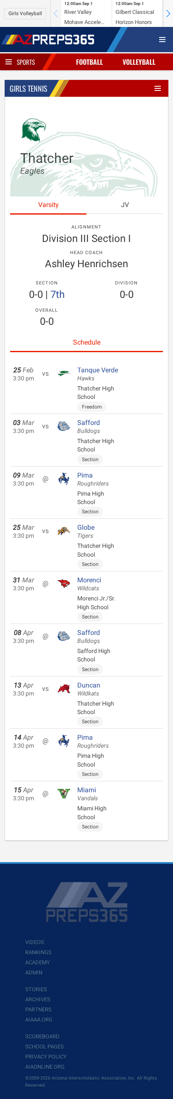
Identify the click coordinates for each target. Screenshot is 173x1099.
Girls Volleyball (25, 13)
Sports (26, 61)
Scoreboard (42, 1036)
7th (57, 294)
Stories (36, 989)
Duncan (88, 689)
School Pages (44, 1046)
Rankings (38, 952)
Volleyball (139, 62)
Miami (87, 794)
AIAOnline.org (45, 1067)
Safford (88, 427)
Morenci (89, 584)
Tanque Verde (97, 374)
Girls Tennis (28, 88)
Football (89, 62)
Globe (85, 531)
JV (125, 205)
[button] (168, 13)
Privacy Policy (46, 1057)
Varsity (48, 205)
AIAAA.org (38, 1020)
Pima (93, 479)
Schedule (86, 342)
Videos (34, 942)
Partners (38, 1009)
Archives (37, 999)
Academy (37, 962)
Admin (33, 972)
